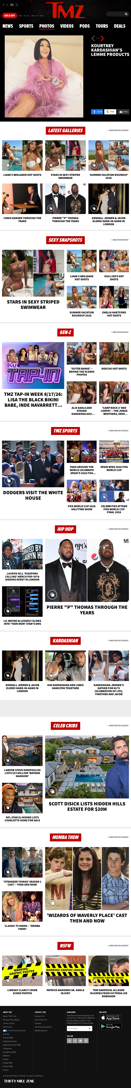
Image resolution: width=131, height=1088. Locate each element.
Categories (7, 1048)
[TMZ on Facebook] (4, 4)
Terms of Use (8, 1023)
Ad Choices (7, 1027)
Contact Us (39, 1016)
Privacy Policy (72, 1023)
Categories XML (9, 1052)
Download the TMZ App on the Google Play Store (110, 1026)
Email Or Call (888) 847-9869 (30, 16)
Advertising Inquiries (43, 1027)
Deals (119, 26)
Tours (102, 26)
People (6, 1059)
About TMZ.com (9, 1016)
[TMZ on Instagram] (17, 4)
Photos (46, 26)
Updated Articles (10, 1041)
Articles (6, 1034)
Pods (85, 26)
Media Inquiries (41, 1031)
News (8, 26)
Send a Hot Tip (41, 1020)
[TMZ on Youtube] (12, 5)
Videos (67, 26)
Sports (26, 26)
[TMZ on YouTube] (80, 1040)
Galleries (6, 1056)
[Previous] (93, 38)
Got (9, 15)
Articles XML (8, 1038)
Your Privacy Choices (17, 1031)
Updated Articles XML (12, 1045)
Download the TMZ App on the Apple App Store (110, 1017)
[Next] (102, 38)
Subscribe (89, 1028)
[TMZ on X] (7, 4)
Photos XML (8, 1066)
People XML (8, 1063)
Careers (38, 1023)
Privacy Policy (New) (11, 1020)
